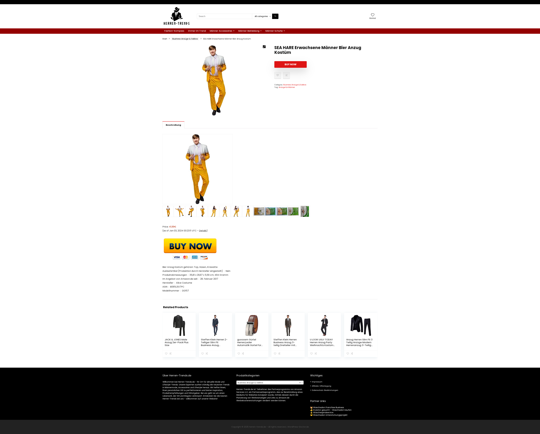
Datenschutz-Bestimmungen (325, 390)
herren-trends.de (257, 426)
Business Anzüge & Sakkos (185, 38)
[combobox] (270, 383)
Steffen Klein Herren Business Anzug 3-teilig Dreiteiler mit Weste (285, 344)
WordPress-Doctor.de (298, 426)
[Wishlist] (372, 15)
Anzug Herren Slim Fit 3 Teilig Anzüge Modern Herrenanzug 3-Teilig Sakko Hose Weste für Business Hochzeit (359, 345)
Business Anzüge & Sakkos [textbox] (269, 382)
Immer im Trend (197, 30)
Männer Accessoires (221, 30)
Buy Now (290, 64)
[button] (264, 46)
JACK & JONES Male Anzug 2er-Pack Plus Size (176, 342)
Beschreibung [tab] (173, 125)
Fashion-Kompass (174, 30)
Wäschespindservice (323, 412)
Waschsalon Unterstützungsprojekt (330, 415)
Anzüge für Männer (287, 87)
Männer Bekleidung (248, 30)
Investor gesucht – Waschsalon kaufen (332, 410)
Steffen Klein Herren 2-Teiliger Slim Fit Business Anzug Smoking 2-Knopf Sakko (214, 345)
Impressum (317, 381)
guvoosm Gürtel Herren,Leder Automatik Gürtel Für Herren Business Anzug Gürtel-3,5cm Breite (250, 345)
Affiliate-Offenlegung (321, 386)
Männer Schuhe (274, 30)
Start (164, 38)
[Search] (275, 16)
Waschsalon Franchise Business (328, 407)
